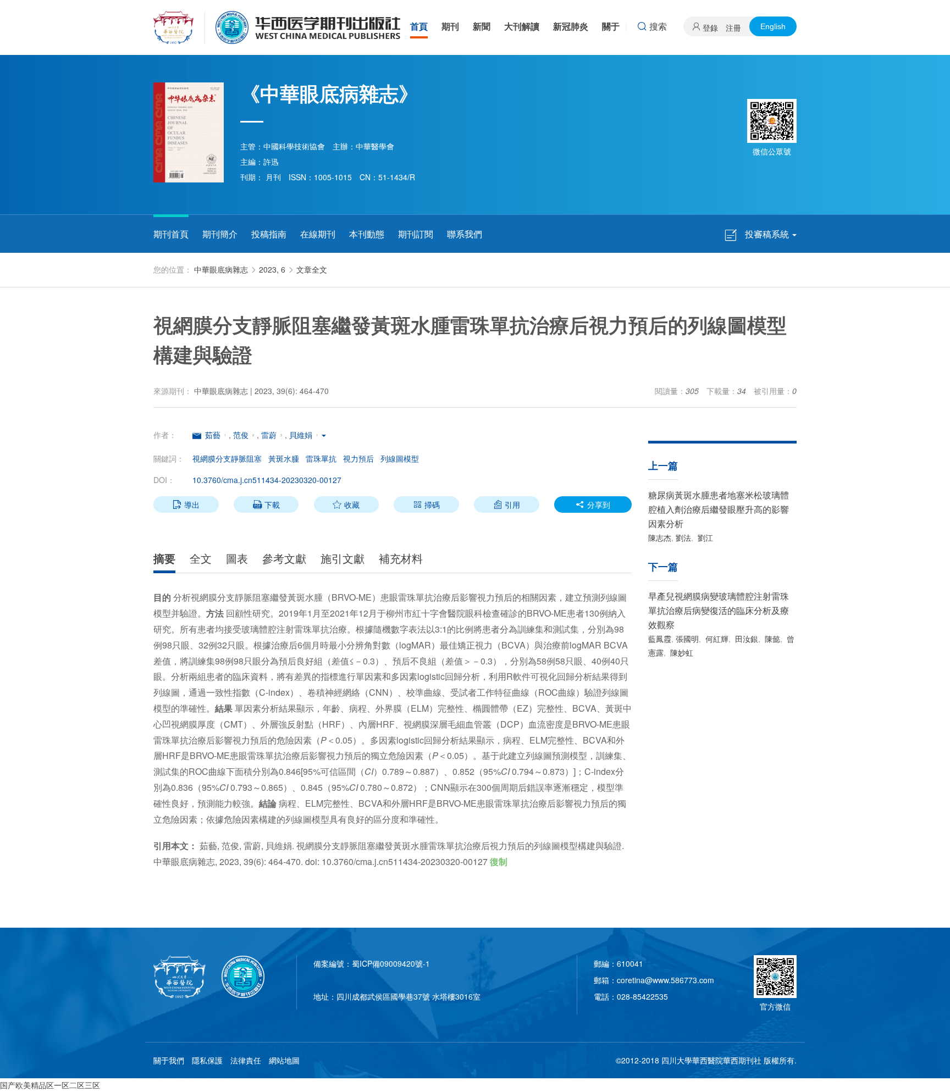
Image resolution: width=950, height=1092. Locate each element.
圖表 (237, 558)
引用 (506, 504)
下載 (266, 504)
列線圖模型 (399, 458)
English (773, 26)
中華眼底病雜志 (221, 269)
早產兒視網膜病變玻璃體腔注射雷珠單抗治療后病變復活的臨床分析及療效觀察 (718, 610)
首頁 (419, 26)
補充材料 (401, 558)
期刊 (450, 26)
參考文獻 (284, 558)
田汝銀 (745, 638)
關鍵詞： (168, 458)
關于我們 (168, 1060)
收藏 (346, 504)
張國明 (687, 638)
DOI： (164, 479)
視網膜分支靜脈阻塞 (227, 458)
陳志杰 (659, 537)
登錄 (710, 27)
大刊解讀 (521, 26)
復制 (498, 861)
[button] (323, 434)
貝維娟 (300, 434)
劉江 (704, 537)
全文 (201, 558)
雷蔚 (269, 434)
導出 (186, 504)
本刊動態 (366, 234)
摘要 (164, 558)
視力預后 (358, 458)
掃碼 (426, 504)
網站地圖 (284, 1060)
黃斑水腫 (283, 458)
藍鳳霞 (659, 638)
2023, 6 (272, 269)
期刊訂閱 (415, 234)
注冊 (733, 27)
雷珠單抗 (321, 458)
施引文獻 (342, 558)
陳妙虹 (680, 652)
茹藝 (212, 434)
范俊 (240, 434)
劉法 (683, 537)
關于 (611, 26)
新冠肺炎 (570, 26)
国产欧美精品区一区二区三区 (50, 1084)
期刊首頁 (171, 234)
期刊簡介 (220, 234)
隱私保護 (207, 1060)
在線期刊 (317, 234)
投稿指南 (268, 234)
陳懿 (771, 638)
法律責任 (245, 1060)
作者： (164, 434)
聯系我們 (464, 234)
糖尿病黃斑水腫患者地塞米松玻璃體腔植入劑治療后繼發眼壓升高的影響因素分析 (718, 509)
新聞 (481, 26)
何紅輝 (715, 638)
